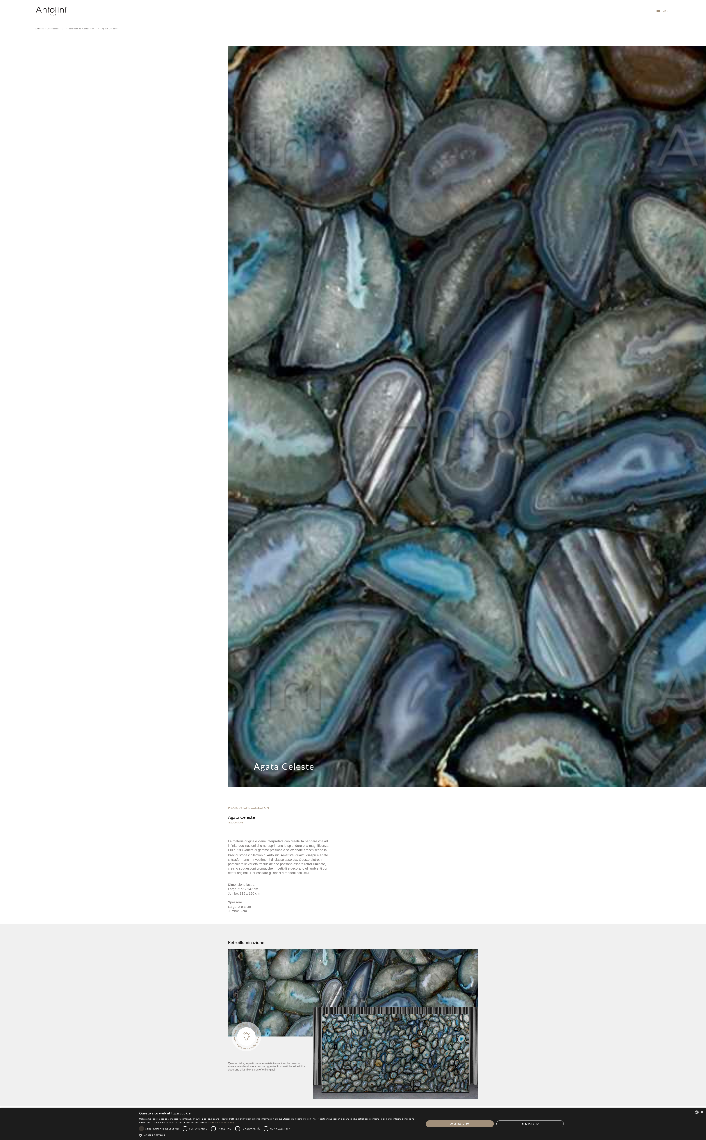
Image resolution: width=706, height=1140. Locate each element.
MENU (665, 11)
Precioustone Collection (80, 28)
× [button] (701, 1112)
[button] (277, 1135)
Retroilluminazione (246, 942)
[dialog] (353, 1124)
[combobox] (697, 1112)
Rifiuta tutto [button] (530, 1123)
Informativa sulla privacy (221, 1122)
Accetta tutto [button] (459, 1123)
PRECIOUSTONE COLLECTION (248, 807)
